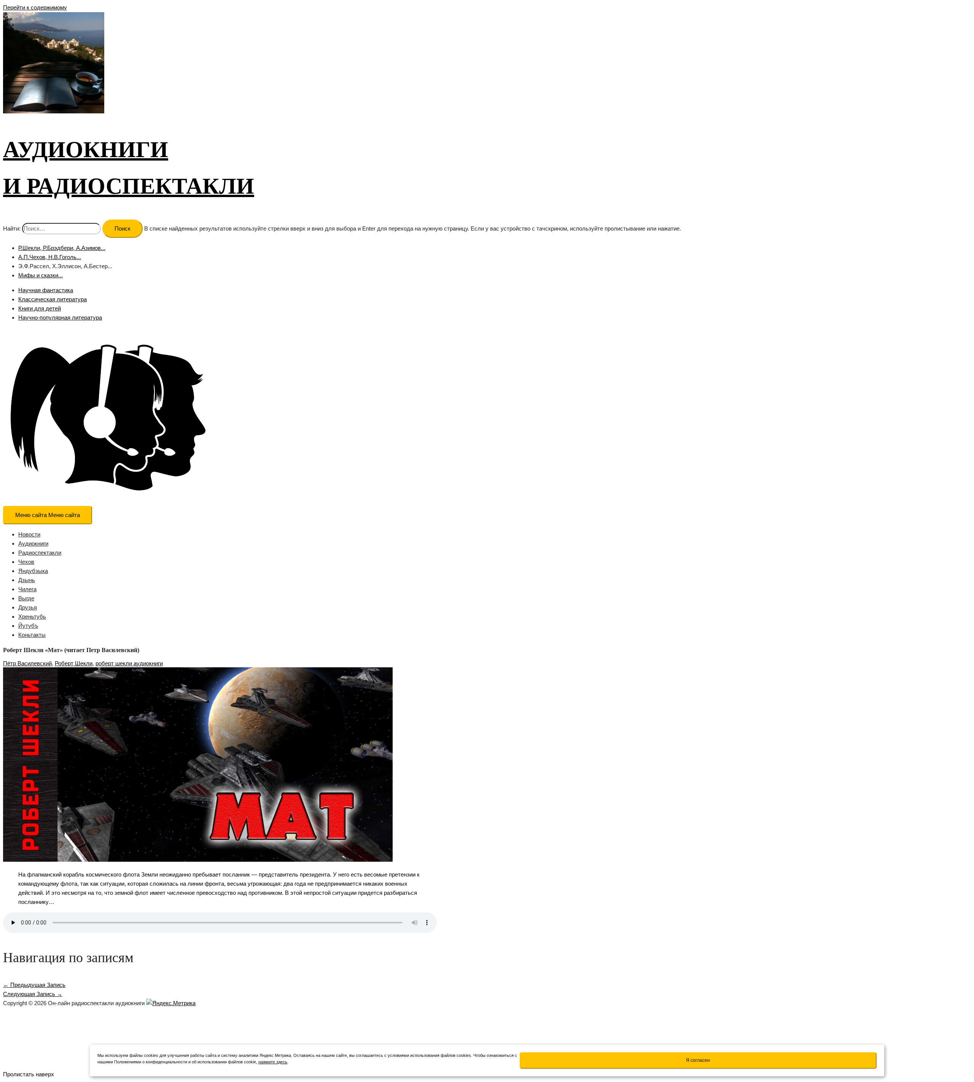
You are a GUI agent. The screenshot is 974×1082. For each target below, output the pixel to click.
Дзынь (26, 580)
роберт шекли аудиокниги (129, 663)
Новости (29, 534)
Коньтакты (32, 635)
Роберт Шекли (73, 663)
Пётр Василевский (27, 663)
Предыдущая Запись (34, 985)
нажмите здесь (272, 1062)
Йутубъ (28, 625)
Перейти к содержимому (35, 7)
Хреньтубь (32, 616)
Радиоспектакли (39, 552)
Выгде (26, 598)
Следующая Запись (32, 994)
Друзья (27, 607)
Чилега (27, 589)
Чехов (26, 562)
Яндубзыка (33, 571)
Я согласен (698, 1060)
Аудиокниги (33, 543)
